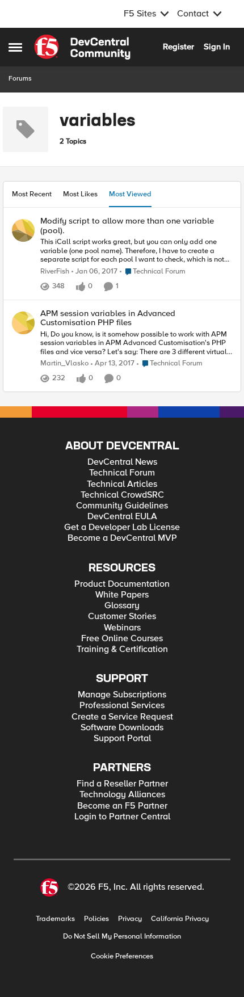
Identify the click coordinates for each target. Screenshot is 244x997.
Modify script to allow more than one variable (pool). (127, 225)
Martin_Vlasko (64, 363)
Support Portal (122, 738)
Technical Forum (122, 473)
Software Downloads (122, 727)
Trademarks (55, 919)
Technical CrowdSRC (122, 495)
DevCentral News (122, 462)
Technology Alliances (122, 794)
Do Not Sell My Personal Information (122, 936)
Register (178, 46)
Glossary (122, 605)
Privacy (130, 919)
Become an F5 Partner (122, 806)
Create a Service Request (122, 717)
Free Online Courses (122, 638)
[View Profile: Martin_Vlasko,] (23, 323)
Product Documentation (122, 584)
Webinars (122, 627)
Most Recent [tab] (32, 194)
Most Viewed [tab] (130, 194)
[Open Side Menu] (15, 47)
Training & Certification (122, 649)
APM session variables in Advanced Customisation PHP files (107, 318)
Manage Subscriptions (122, 694)
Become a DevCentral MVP (122, 538)
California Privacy (180, 919)
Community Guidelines (122, 505)
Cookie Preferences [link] (122, 956)
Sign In (217, 46)
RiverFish (54, 271)
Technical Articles (122, 484)
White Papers (122, 595)
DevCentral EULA (122, 516)
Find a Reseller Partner (122, 784)
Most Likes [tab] (80, 194)
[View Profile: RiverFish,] (23, 230)
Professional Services (122, 705)
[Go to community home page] (82, 47)
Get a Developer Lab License (122, 527)
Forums (20, 78)
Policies (96, 919)
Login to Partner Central (122, 816)
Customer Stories (122, 616)
